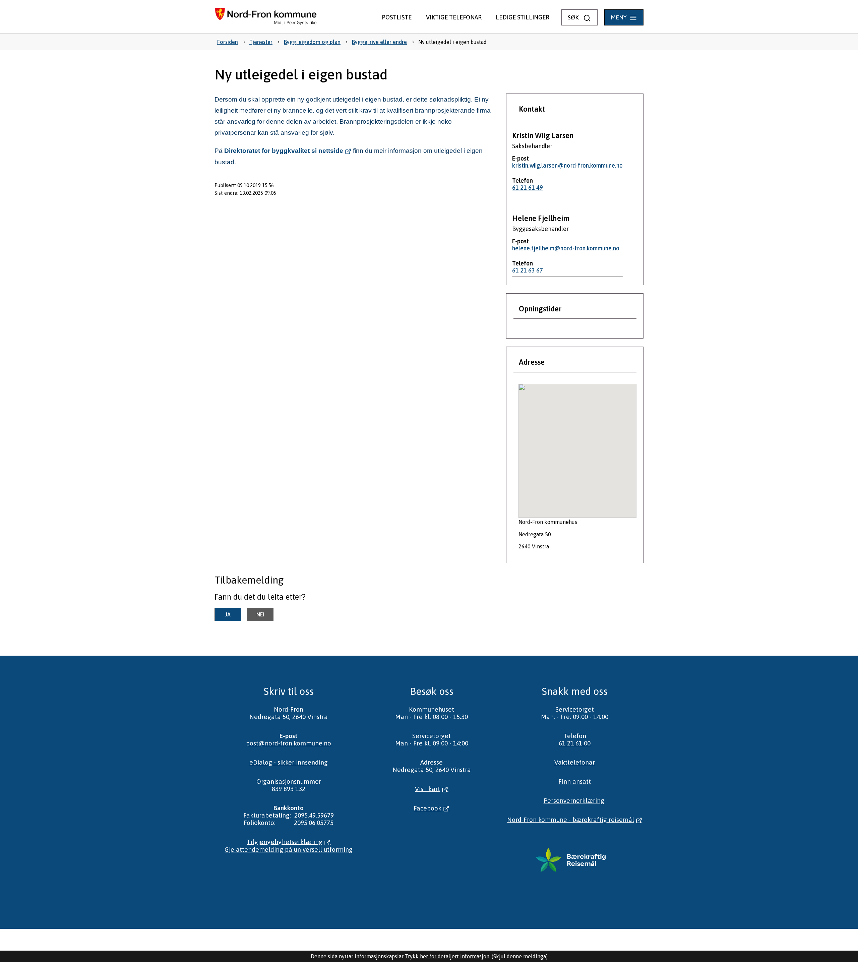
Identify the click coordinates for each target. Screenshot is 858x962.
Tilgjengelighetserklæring (284, 841)
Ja (228, 614)
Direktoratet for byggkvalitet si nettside (283, 150)
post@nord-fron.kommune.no (288, 743)
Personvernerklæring (574, 800)
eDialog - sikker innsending (288, 762)
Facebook (427, 808)
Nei (260, 614)
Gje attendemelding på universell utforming (289, 849)
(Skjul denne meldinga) (520, 956)
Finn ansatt (574, 781)
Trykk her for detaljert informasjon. (447, 956)
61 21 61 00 (575, 743)
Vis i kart (427, 788)
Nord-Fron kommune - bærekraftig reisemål (570, 819)
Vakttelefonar (574, 762)
